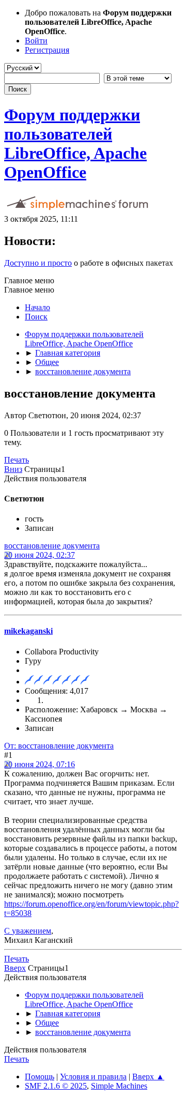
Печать (16, 459)
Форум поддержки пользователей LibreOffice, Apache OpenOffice (75, 143)
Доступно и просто (38, 262)
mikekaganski (28, 631)
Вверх (15, 968)
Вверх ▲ (148, 1076)
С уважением (27, 930)
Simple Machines (119, 1085)
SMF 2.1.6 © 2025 (56, 1085)
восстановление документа (52, 545)
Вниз (13, 469)
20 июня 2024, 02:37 (39, 555)
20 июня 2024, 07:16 (39, 764)
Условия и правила (93, 1076)
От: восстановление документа (59, 745)
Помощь (39, 1076)
